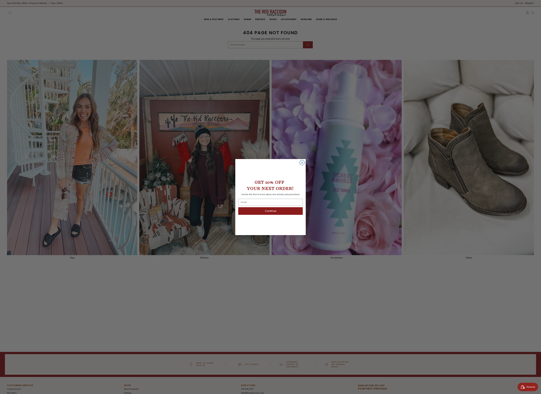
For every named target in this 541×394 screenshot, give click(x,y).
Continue (270, 211)
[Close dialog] (302, 162)
